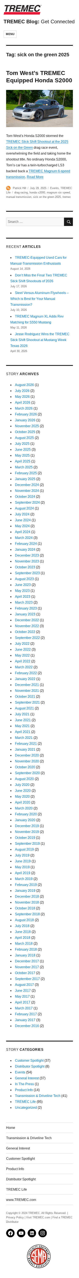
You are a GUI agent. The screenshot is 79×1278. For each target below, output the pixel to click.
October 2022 (25, 632)
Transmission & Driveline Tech (37, 1096)
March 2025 (24, 467)
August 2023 (24, 579)
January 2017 (25, 1020)
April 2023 (22, 596)
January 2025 (25, 479)
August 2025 (24, 438)
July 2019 (22, 855)
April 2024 (22, 532)
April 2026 (22, 402)
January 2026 (25, 420)
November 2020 (27, 761)
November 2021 (27, 690)
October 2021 (25, 696)
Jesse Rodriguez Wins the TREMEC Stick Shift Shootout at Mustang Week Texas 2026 (40, 340)
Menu (10, 34)
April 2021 (22, 732)
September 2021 (27, 702)
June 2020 (23, 790)
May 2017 (22, 996)
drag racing (21, 192)
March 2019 (24, 879)
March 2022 (24, 667)
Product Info (24, 1090)
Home (10, 1128)
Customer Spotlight (29, 1060)
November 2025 (27, 426)
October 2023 (25, 567)
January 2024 (25, 549)
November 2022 (27, 626)
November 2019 (27, 832)
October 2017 (25, 973)
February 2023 (26, 608)
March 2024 (24, 538)
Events (54, 188)
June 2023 (23, 585)
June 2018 (23, 932)
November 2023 (27, 561)
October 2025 (25, 432)
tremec (67, 196)
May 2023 (22, 590)
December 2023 (27, 555)
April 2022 (22, 661)
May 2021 (22, 726)
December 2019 (27, 826)
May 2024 (22, 526)
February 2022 (26, 673)
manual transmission (18, 196)
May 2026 (22, 396)
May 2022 (22, 655)
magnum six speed (58, 192)
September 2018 (27, 914)
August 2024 (24, 508)
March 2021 (24, 737)
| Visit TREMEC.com (37, 1217)
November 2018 (27, 902)
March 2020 (24, 808)
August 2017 (24, 984)
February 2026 (26, 414)
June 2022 (23, 649)
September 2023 (27, 573)
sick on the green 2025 (47, 196)
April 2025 (22, 461)
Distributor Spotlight (29, 1066)
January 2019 (25, 890)
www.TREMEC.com (21, 1200)
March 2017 (24, 1008)
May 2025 (22, 455)
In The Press (24, 1084)
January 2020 (25, 820)
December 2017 (27, 961)
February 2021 (26, 743)
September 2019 (27, 843)
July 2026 (22, 391)
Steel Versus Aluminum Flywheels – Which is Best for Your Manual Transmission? (39, 298)
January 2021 (25, 749)
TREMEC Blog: (39, 21)
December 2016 (27, 1026)
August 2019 (24, 849)
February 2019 (26, 885)
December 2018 (27, 896)
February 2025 (26, 473)
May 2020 (22, 796)
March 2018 (24, 943)
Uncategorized (26, 1107)
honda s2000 (37, 192)
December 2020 (27, 755)
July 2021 (22, 714)
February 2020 (26, 814)
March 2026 (24, 408)
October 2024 (25, 496)
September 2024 (27, 502)
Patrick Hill (19, 188)
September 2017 (27, 979)
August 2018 (24, 920)
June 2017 (23, 990)
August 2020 (24, 779)
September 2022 (27, 638)
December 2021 (27, 685)
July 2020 (22, 785)
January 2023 (25, 614)
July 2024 (22, 514)
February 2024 (26, 543)
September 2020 (27, 773)
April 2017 (22, 1002)
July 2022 (22, 643)
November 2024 (27, 491)
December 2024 (27, 485)
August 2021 (24, 708)
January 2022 (25, 679)
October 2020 (25, 767)
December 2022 (27, 620)
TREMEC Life (25, 1101)
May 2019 (22, 867)
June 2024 (23, 520)
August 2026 (24, 385)
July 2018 (22, 926)
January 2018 (25, 955)
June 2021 (23, 720)
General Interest (27, 1078)
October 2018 (25, 908)
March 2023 (24, 602)
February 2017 (26, 1014)
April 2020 (22, 802)
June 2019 (23, 861)
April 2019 (22, 873)
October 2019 (25, 837)
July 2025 (22, 443)
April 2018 (22, 937)
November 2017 (27, 967)
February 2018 (26, 949)
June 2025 (23, 449)
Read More (35, 177)
